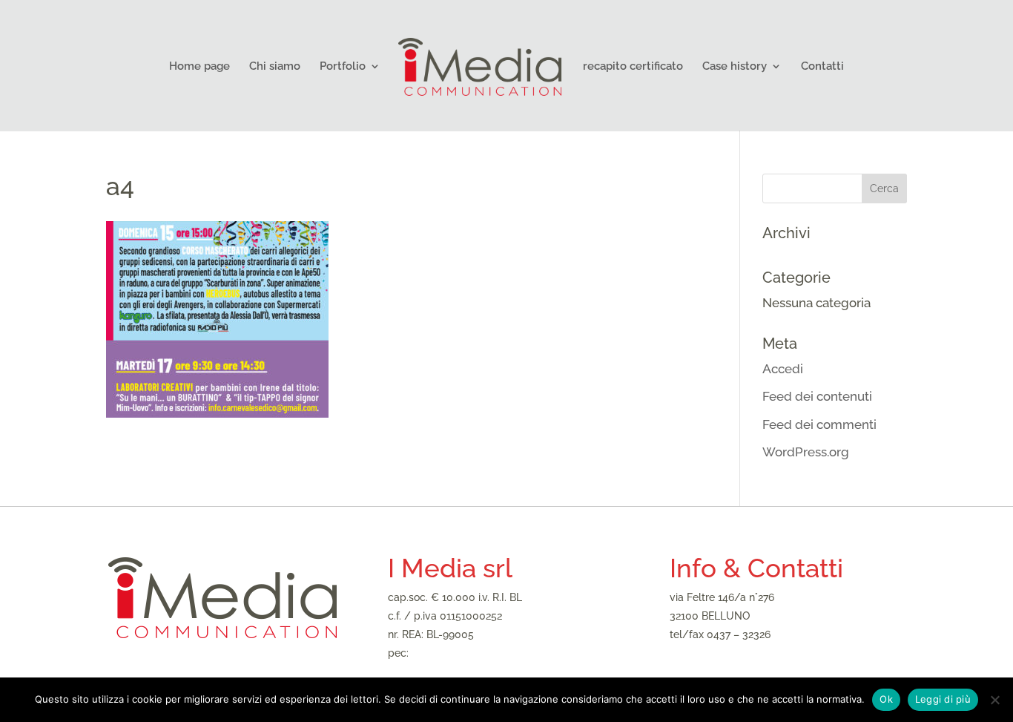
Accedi (782, 368)
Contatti (822, 67)
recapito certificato (633, 67)
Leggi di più (943, 699)
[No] (994, 699)
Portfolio (343, 67)
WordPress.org (805, 451)
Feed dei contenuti (817, 396)
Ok (886, 699)
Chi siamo (274, 67)
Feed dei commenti (819, 424)
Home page (199, 67)
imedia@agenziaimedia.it (730, 653)
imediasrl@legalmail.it (465, 653)
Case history (734, 67)
